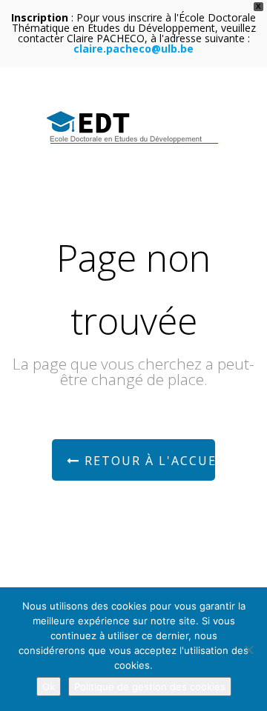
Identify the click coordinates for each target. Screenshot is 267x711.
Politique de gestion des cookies (149, 686)
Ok (48, 686)
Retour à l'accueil (147, 461)
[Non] (248, 649)
